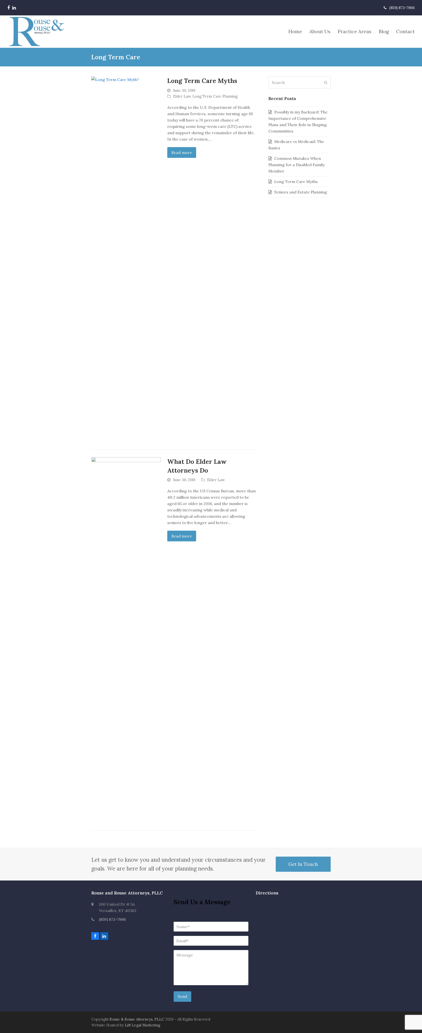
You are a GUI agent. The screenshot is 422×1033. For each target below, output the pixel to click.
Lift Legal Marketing (142, 1025)
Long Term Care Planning (215, 96)
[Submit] (325, 82)
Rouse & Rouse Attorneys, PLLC (136, 1019)
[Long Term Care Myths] (126, 258)
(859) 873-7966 (112, 919)
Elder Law (182, 96)
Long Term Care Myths (202, 81)
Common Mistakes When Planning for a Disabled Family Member (296, 164)
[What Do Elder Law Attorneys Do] (126, 639)
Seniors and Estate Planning (300, 192)
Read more (181, 152)
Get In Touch (303, 864)
